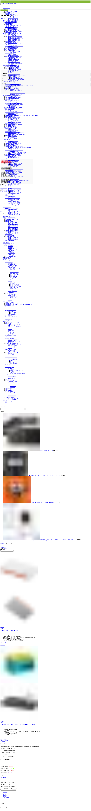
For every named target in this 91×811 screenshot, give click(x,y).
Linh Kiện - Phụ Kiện (9, 245)
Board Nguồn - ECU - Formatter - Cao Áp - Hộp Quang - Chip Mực (18, 304)
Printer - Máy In (8, 388)
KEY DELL (12, 270)
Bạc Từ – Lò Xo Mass (9, 82)
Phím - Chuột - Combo (9, 380)
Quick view (2, 645)
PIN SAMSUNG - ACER (15, 286)
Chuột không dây (13, 384)
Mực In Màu (12, 313)
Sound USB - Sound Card (13, 398)
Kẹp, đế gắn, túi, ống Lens (13, 249)
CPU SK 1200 (11, 333)
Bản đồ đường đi (4, 777)
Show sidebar (3, 547)
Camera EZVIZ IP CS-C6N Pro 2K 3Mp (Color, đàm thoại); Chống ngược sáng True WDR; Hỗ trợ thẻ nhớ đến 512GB (27, 540)
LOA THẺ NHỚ (13, 363)
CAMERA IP (8, 232)
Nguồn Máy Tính (11, 378)
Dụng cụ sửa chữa (11, 295)
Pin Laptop (10, 281)
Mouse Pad (12, 387)
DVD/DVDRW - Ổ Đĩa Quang (11, 335)
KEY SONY (12, 275)
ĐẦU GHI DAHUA (9, 235)
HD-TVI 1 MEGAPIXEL (13, 227)
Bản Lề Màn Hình (11, 264)
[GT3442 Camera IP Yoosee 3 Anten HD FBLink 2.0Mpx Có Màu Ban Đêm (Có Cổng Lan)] (21, 539)
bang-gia (4, 9)
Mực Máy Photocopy (12, 314)
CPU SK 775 (10, 334)
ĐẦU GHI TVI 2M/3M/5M (13, 239)
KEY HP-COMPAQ (14, 272)
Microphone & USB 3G (12, 359)
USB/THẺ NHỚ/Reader (10, 391)
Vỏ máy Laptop (11, 292)
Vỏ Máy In (7, 100)
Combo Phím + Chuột (12, 381)
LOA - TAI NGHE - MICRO (11, 357)
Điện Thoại (7, 34)
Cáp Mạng (10, 368)
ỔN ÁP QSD (10, 342)
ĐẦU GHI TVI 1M (12, 238)
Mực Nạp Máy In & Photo (10, 310)
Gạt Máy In (7, 307)
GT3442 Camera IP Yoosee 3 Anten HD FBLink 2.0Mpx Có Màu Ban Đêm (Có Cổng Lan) (58, 539)
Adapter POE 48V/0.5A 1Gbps (46, 450)
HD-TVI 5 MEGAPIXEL (13, 230)
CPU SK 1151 (11, 331)
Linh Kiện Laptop (9, 262)
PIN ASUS (12, 282)
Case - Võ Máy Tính (12, 376)
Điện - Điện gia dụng (9, 338)
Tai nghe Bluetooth (11, 253)
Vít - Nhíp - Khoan (14, 297)
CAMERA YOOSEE (7, 241)
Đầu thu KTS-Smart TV (12, 340)
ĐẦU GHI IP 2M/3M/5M (13, 237)
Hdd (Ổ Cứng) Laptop (12, 266)
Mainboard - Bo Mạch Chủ (10, 364)
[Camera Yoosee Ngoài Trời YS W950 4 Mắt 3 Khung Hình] (17, 502)
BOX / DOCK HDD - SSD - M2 (14, 344)
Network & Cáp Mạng (9, 367)
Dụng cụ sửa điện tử (14, 296)
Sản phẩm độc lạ (8, 257)
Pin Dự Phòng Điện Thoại (10, 256)
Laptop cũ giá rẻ (8, 259)
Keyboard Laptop (11, 267)
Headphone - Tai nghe (12, 358)
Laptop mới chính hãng (10, 260)
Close (1, 628)
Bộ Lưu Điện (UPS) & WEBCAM (12, 322)
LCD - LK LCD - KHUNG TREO (12, 352)
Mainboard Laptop (11, 278)
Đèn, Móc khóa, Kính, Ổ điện (14, 341)
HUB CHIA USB (11, 350)
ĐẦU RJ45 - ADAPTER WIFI (16, 370)
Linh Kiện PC (5, 101)
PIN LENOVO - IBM (14, 285)
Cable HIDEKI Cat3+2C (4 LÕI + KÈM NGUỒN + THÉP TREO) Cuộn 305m (44, 475)
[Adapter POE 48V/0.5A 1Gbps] (21, 450)
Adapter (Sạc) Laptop (12, 263)
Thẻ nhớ (9, 393)
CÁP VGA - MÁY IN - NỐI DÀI (14, 326)
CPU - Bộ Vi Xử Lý (9, 327)
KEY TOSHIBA (13, 277)
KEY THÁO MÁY (14, 276)
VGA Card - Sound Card (10, 397)
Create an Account (4, 809)
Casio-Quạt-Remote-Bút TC (13, 339)
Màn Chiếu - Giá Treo (9, 401)
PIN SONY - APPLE (14, 287)
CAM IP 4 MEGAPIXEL (13, 226)
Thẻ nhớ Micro (11, 255)
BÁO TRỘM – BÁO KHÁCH (11, 11)
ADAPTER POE (6, 8)
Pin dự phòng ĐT (11, 392)
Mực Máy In (10, 311)
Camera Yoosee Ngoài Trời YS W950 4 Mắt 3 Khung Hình (43, 502)
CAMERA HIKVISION (10, 222)
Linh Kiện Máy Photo (9, 308)
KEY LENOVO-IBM (14, 273)
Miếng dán (10, 250)
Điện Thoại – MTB (7, 33)
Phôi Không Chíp (8, 315)
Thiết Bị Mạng (11, 369)
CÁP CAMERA (8, 234)
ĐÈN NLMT (8, 336)
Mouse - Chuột (11, 383)
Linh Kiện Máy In (6, 81)
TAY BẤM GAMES (12, 351)
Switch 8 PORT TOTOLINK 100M (9, 630)
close (1, 211)
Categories (2, 18)
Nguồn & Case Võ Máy (10, 374)
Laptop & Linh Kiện (7, 258)
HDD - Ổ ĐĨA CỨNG (12, 345)
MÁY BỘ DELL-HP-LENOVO (11, 365)
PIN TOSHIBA (13, 288)
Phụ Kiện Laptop (8, 293)
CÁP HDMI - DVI (11, 325)
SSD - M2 (10, 348)
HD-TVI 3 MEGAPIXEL (13, 229)
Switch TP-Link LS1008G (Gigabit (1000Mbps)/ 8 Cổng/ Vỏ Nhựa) (17, 724)
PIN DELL (12, 283)
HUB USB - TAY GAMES (10, 349)
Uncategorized (6, 403)
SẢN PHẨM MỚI (9, 390)
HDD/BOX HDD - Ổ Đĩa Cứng (11, 343)
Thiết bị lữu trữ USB (12, 396)
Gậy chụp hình (11, 248)
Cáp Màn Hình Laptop (12, 265)
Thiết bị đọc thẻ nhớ (12, 395)
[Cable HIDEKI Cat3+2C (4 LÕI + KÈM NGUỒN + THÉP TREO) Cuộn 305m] (15, 475)
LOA (11, 361)
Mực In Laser (13, 312)
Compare (2, 627)
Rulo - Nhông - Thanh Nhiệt (11, 316)
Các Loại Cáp (8, 323)
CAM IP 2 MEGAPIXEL (13, 225)
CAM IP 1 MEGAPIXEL (13, 224)
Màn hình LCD (11, 353)
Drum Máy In (8, 306)
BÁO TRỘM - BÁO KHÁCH (11, 219)
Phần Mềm (7, 379)
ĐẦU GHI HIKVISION (10, 236)
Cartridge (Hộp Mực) (9, 305)
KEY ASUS (12, 269)
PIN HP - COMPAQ (14, 284)
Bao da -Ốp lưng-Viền (12, 246)
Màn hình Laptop (11, 279)
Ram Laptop (10, 289)
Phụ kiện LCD (11, 354)
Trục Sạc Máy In (8, 317)
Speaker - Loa (10, 360)
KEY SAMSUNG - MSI (15, 274)
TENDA (12, 371)
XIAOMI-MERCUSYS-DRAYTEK (17, 373)
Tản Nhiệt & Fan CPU (12, 291)
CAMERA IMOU (9, 231)
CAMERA (5, 218)
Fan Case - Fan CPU (12, 377)
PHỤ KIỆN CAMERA (10, 240)
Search (2, 184)
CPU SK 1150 (11, 330)
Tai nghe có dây (11, 254)
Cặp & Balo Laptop (12, 294)
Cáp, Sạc (9, 247)
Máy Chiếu (5, 400)
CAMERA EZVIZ (9, 13)
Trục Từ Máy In (8, 319)
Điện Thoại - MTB (6, 243)
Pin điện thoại (10, 251)
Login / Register (6, 797)
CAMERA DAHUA (9, 12)
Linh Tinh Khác (8, 355)
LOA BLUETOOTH (14, 362)
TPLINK (12, 372)
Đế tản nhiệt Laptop (12, 298)
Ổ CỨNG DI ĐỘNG (12, 346)
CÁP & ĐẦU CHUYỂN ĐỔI (14, 324)
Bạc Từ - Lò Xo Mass (9, 302)
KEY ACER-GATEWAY (15, 268)
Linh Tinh (10, 80)
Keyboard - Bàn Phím (12, 382)
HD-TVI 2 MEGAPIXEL (13, 228)
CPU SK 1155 (11, 332)
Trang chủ (2, 543)
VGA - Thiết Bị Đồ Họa (13, 399)
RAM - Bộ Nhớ (8, 389)
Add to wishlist (3, 642)
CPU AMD (10, 329)
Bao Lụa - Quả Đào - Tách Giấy (11, 303)
